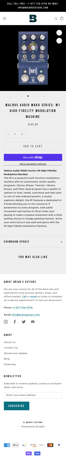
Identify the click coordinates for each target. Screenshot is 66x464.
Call (24, 297)
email (33, 297)
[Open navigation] (4, 18)
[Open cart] (61, 18)
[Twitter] (24, 322)
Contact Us (11, 348)
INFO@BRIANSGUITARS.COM (33, 7)
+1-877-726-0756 (37, 3)
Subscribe (16, 406)
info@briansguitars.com (26, 315)
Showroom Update (17, 241)
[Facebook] (15, 322)
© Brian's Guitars (33, 422)
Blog (7, 359)
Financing (10, 364)
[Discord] (33, 322)
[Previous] (21, 96)
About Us (10, 342)
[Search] (56, 18)
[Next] (44, 96)
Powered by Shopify (33, 427)
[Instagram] (6, 322)
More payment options (33, 164)
